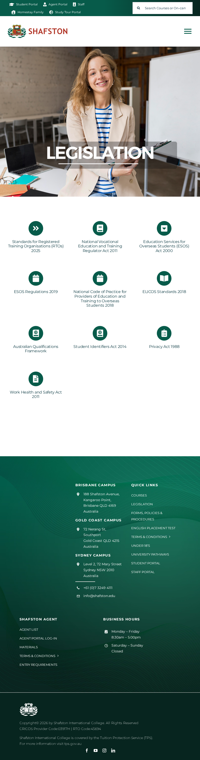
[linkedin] (113, 750)
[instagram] (104, 750)
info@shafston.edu (99, 596)
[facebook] (87, 750)
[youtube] (96, 750)
